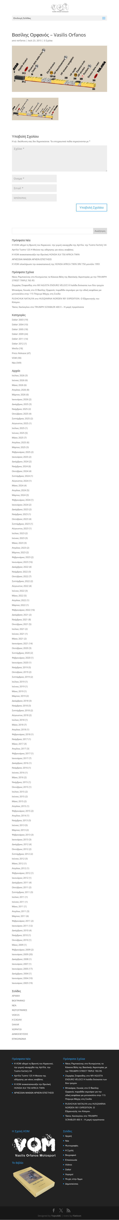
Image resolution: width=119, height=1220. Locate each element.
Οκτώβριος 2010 (20, 939)
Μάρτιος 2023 (19, 552)
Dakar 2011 (18, 338)
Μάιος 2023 (17, 542)
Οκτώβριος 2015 (20, 786)
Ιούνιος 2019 (18, 686)
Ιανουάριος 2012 (20, 877)
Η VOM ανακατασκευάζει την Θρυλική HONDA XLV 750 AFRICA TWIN (46, 254)
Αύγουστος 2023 (20, 528)
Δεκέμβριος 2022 (20, 566)
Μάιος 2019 (17, 691)
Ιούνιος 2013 (18, 825)
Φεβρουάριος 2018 (21, 734)
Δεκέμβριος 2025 (20, 404)
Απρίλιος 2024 (19, 490)
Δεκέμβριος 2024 (20, 461)
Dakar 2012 (18, 343)
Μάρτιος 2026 (19, 394)
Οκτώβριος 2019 (20, 672)
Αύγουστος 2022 (20, 585)
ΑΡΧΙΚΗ (16, 995)
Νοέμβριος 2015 (20, 782)
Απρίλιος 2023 (19, 547)
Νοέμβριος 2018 (20, 705)
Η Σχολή (69, 1150)
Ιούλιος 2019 (18, 681)
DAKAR (15, 1024)
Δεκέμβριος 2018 (20, 700)
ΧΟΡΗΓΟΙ (17, 1029)
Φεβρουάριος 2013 (21, 834)
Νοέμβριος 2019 (20, 667)
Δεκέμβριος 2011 (20, 882)
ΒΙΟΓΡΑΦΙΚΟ (18, 1000)
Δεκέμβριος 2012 (20, 844)
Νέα (14, 362)
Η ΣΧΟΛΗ (17, 1019)
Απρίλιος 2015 (19, 806)
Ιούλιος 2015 (18, 791)
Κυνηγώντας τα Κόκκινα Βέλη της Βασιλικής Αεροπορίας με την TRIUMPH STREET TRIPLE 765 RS (86, 1067)
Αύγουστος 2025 (20, 423)
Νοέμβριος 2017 (20, 739)
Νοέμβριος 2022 (20, 571)
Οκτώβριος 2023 (20, 518)
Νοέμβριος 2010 (20, 935)
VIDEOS (16, 1014)
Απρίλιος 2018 (19, 729)
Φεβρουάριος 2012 (21, 873)
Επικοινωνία (71, 1159)
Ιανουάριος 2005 (20, 968)
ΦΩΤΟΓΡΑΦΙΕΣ (19, 1010)
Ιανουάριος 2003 (20, 983)
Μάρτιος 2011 (19, 916)
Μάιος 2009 (17, 944)
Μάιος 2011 (17, 906)
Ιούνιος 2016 (18, 772)
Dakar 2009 (18, 333)
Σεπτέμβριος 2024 (21, 475)
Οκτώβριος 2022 (20, 576)
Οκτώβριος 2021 (20, 624)
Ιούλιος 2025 (18, 428)
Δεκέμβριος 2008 (20, 959)
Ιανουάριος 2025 (20, 456)
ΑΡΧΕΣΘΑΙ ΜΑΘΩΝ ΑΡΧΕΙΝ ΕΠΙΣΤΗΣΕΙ (32, 259)
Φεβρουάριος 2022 (21, 609)
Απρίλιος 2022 (19, 600)
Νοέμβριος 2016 (20, 767)
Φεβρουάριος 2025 (21, 452)
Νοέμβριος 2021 (20, 619)
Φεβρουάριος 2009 (21, 949)
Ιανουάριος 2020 (20, 662)
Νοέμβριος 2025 (20, 408)
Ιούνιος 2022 (18, 590)
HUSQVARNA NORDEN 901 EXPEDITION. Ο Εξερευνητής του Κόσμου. (85, 1107)
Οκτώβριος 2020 (20, 648)
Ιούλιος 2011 (18, 896)
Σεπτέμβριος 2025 (21, 418)
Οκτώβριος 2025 (20, 413)
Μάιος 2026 (17, 385)
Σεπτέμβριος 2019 (21, 676)
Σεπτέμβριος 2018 (21, 710)
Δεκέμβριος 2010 (20, 930)
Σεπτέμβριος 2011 (21, 892)
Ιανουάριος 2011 (20, 925)
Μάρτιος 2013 (19, 830)
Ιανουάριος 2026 (20, 399)
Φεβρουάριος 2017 (21, 753)
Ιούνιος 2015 (18, 796)
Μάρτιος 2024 (19, 495)
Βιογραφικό (70, 1155)
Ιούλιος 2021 (18, 628)
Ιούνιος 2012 (18, 858)
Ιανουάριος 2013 (20, 839)
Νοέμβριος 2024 (20, 466)
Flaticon (77, 1215)
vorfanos (21, 40)
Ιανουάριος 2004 (20, 978)
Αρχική (68, 1135)
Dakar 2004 (18, 324)
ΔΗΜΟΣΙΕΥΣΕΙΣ (20, 1033)
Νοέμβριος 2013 (20, 820)
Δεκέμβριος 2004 (20, 973)
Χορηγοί (69, 1174)
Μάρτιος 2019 (19, 695)
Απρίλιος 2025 (19, 442)
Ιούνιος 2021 (18, 633)
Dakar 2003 (18, 319)
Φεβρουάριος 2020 (21, 657)
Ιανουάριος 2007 (20, 963)
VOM (14, 357)
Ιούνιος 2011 (18, 901)
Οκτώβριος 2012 (20, 849)
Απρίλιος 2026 (19, 389)
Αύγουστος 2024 (20, 480)
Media (15, 348)
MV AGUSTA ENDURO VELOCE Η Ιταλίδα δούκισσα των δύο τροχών (70, 285)
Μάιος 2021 (17, 638)
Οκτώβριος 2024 (20, 471)
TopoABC (56, 1215)
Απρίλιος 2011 (19, 911)
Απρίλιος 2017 (19, 748)
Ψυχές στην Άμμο (73, 1178)
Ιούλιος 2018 (18, 719)
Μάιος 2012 (17, 863)
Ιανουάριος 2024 (20, 504)
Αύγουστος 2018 (20, 715)
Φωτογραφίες (71, 1145)
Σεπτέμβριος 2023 (21, 523)
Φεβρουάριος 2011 (21, 920)
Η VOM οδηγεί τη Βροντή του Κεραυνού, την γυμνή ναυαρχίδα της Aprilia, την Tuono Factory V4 (59, 244)
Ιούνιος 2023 (18, 538)
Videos (68, 1164)
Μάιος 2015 (17, 801)
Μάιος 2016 (17, 777)
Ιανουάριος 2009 (20, 954)
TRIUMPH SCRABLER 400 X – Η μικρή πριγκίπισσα (59, 306)
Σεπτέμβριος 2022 (21, 581)
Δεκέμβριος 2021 (20, 614)
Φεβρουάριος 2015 (21, 810)
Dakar (68, 1169)
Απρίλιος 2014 (19, 815)
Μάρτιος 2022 (19, 605)
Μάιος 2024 (17, 485)
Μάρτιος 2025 (19, 447)
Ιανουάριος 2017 (20, 758)
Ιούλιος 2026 (18, 375)
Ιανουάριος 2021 (20, 643)
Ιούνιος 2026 (18, 380)
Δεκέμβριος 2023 (20, 509)
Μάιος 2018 (17, 724)
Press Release (19, 353)
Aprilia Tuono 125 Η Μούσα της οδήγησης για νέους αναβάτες (42, 249)
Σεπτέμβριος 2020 (21, 652)
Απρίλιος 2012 (19, 868)
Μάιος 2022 (17, 595)
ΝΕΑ (14, 1005)
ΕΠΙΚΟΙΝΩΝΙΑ (19, 1038)
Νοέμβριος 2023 (20, 514)
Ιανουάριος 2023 (20, 562)
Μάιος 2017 (17, 743)
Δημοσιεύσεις (71, 1183)
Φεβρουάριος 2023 (21, 557)
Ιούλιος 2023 (18, 533)
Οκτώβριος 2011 (20, 887)
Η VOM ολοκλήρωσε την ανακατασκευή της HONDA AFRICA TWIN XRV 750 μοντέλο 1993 (56, 264)
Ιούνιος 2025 (18, 432)
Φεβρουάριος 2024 (21, 499)
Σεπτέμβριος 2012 (21, 853)
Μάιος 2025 (17, 437)
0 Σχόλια (48, 40)
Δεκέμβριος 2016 (20, 763)
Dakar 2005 (18, 329)
